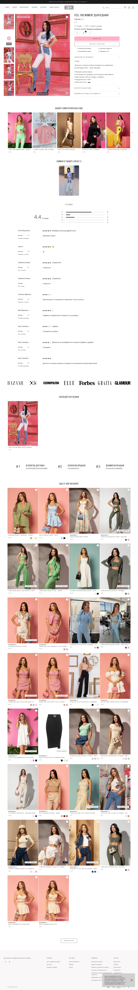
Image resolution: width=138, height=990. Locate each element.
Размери (79, 26)
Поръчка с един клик (97, 44)
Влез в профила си (74, 961)
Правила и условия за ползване (100, 967)
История (116, 964)
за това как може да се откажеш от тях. (114, 983)
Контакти (49, 964)
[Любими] (125, 7)
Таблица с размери (52, 967)
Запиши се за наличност (94, 29)
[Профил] (129, 8)
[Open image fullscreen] (67, 93)
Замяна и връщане (96, 964)
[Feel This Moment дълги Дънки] (9, 21)
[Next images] (9, 97)
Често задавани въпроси (53, 961)
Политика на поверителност (99, 970)
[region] (69, 132)
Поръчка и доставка (96, 961)
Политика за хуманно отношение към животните (101, 973)
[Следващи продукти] (132, 133)
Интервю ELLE (118, 973)
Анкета (71, 967)
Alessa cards (117, 961)
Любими (71, 964)
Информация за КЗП (97, 977)
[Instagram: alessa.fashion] (9, 962)
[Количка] (133, 7)
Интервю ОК (117, 970)
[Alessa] (69, 7)
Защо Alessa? (117, 967)
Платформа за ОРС (96, 980)
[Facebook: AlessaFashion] (6, 962)
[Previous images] (9, 13)
